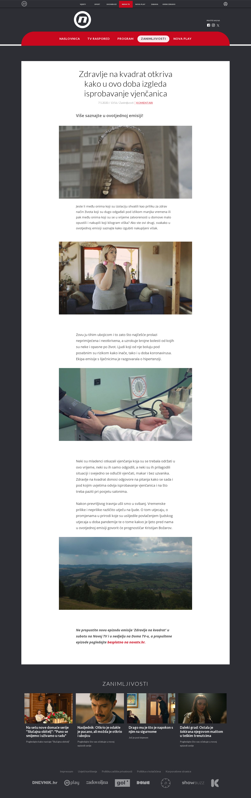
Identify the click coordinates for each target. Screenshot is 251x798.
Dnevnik (44, 783)
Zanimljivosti (153, 39)
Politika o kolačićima (149, 771)
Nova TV (26, 4)
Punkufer (165, 783)
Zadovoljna (97, 783)
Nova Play (182, 39)
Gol (122, 783)
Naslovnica (69, 39)
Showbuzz (193, 783)
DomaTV (143, 783)
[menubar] (226, 4)
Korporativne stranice (178, 771)
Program (125, 39)
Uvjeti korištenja (87, 771)
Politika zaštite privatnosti (117, 771)
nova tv (126, 4)
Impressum (66, 771)
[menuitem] (226, 4)
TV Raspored (98, 39)
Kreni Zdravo (215, 783)
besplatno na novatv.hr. (126, 642)
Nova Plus (71, 783)
